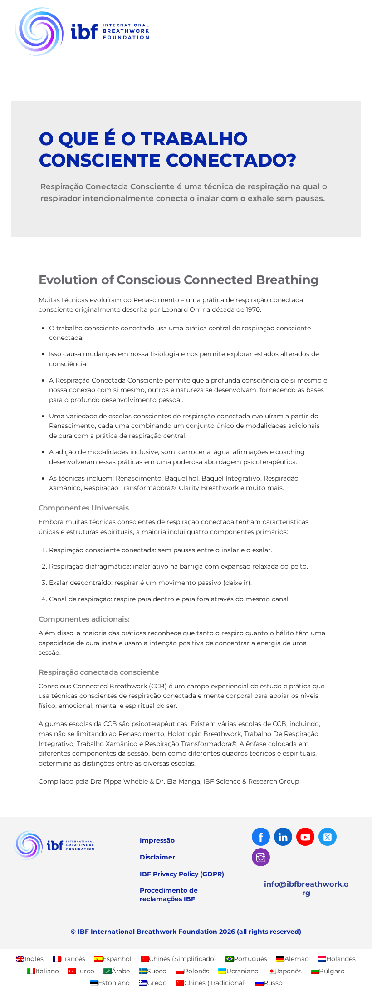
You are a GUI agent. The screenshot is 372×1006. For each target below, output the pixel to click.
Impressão (157, 840)
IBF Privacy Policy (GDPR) (182, 874)
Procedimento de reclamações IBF (169, 894)
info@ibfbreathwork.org (306, 888)
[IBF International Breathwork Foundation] (102, 57)
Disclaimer (157, 857)
